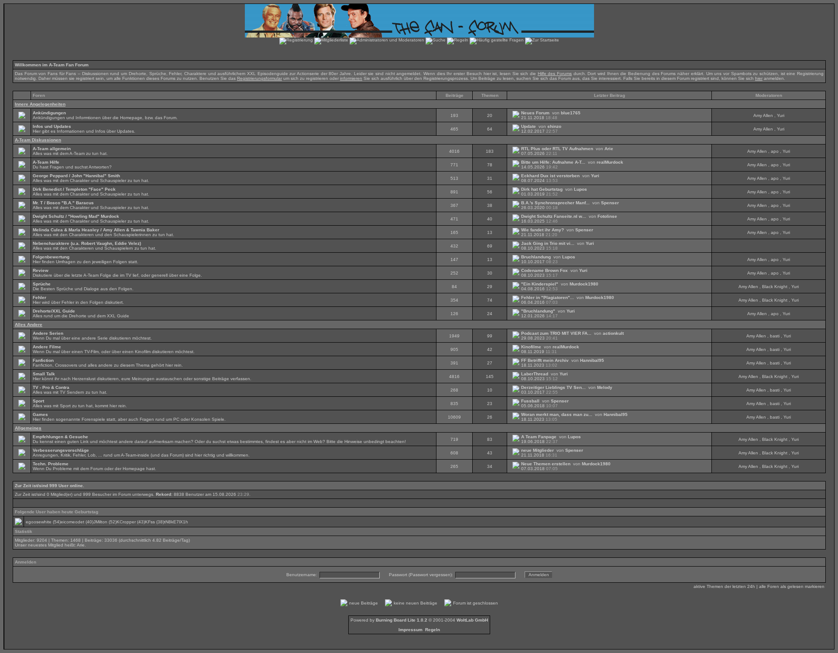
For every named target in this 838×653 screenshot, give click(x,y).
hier (758, 78)
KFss (150, 521)
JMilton (100, 521)
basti (775, 335)
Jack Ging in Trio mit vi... (547, 243)
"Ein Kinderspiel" (539, 284)
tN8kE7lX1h (176, 521)
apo (775, 151)
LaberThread (534, 373)
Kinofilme (531, 346)
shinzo (554, 126)
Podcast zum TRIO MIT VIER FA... (556, 333)
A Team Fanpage (538, 436)
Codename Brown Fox (544, 270)
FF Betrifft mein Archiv (545, 360)
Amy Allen (763, 115)
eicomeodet (72, 521)
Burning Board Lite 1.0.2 (401, 620)
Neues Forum (535, 112)
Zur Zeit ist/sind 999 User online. (49, 485)
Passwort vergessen (430, 574)
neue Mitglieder (537, 450)
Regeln (432, 629)
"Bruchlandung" (538, 311)
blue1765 (570, 112)
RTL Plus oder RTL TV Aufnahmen (557, 148)
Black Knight (774, 286)
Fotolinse (607, 216)
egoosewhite (39, 521)
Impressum (410, 629)
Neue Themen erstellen (545, 463)
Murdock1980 (584, 284)
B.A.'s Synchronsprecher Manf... (555, 202)
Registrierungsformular (259, 78)
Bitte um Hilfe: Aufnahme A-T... (553, 162)
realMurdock (610, 162)
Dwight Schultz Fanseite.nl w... (553, 216)
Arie (608, 148)
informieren (351, 78)
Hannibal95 (592, 360)
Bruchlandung (536, 256)
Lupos (580, 189)
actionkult (613, 333)
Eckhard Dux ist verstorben (550, 175)
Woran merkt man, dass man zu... (556, 414)
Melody (604, 387)
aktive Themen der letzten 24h (724, 586)
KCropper (126, 521)
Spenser (610, 202)
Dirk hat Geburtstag (542, 189)
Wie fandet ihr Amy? (542, 229)
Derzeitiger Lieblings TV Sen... (553, 387)
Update (528, 126)
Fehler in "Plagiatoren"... (547, 297)
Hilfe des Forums (555, 73)
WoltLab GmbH (472, 620)
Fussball (530, 401)
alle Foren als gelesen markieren (791, 586)
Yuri (780, 115)
